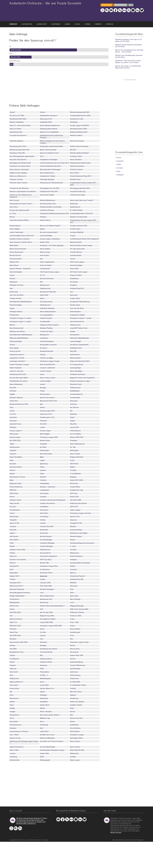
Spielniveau (44, 464)
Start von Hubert (15, 129)
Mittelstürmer (44, 335)
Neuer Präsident (75, 159)
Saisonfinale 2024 (16, 132)
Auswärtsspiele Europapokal (80, 563)
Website (98, 24)
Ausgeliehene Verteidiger (48, 159)
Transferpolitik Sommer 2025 (80, 115)
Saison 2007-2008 (76, 480)
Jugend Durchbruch (17, 747)
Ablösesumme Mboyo (17, 331)
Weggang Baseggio (77, 606)
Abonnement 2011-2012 (48, 401)
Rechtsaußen (74, 335)
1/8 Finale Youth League (78, 272)
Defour (42, 298)
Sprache (109, 24)
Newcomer (74, 295)
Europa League (45, 430)
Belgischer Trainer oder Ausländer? (82, 378)
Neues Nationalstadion (48, 311)
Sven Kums (14, 207)
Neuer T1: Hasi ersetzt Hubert (20, 125)
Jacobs (42, 384)
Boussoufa (73, 401)
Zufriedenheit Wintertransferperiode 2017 (54, 213)
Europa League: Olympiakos (50, 239)
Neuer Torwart (75, 454)
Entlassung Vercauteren (78, 503)
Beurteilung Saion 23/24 (78, 129)
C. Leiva (73, 546)
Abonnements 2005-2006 (19, 642)
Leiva (42, 592)
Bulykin (72, 467)
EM (71, 411)
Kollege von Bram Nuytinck (49, 325)
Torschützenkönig (46, 301)
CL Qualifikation (75, 473)
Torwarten (73, 569)
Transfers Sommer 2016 (78, 226)
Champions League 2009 (49, 437)
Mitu (41, 655)
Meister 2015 (14, 262)
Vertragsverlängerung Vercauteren (82, 543)
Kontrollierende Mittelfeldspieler (21, 301)
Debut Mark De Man (77, 750)
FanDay (42, 520)
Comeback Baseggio (47, 543)
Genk (11, 569)
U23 (11, 616)
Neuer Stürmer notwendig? (19, 169)
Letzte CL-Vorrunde (16, 371)
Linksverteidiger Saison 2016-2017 (22, 235)
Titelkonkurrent (45, 288)
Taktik (42, 668)
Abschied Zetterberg (17, 589)
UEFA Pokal (74, 464)
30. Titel (72, 447)
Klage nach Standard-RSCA (80, 361)
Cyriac (42, 374)
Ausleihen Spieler (76, 705)
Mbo (71, 715)
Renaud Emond (15, 255)
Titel (41, 259)
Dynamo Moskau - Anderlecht (20, 268)
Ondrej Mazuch (75, 430)
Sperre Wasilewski (16, 384)
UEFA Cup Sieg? (46, 559)
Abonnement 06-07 (16, 586)
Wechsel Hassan (46, 536)
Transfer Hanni (75, 229)
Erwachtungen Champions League (52, 750)
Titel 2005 (13, 649)
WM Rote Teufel (15, 626)
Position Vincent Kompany (79, 146)
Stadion (72, 421)
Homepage (13, 24)
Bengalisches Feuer (17, 652)
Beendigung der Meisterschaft (20, 163)
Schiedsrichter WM (76, 579)
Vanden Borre (75, 354)
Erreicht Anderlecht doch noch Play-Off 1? (54, 163)
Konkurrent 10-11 (46, 414)
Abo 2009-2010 (15, 440)
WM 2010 (13, 490)
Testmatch (43, 642)
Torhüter (12, 579)
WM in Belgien (45, 434)
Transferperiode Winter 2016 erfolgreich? (84, 239)
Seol (41, 728)
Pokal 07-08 (74, 497)
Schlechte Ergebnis (16, 141)
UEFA (42, 757)
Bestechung (44, 602)
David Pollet (44, 295)
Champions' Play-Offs (17, 153)
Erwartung (43, 665)
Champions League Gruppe (49, 361)
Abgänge (73, 477)
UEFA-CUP (74, 506)
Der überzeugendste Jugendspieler (22, 156)
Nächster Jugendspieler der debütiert (23, 191)
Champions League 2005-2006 (51, 626)
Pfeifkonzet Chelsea (77, 612)
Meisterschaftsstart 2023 (78, 132)
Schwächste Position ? (78, 576)
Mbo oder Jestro (76, 692)
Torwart (72, 235)
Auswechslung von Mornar (19, 731)
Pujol (71, 589)
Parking (42, 354)
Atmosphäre (14, 721)
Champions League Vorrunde (80, 513)
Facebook (120, 161)
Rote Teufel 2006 (46, 586)
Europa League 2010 (47, 411)
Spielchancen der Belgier (79, 533)
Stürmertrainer (45, 394)
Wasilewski (13, 282)
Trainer (12, 513)
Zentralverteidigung (47, 341)
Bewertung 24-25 (46, 119)
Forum (118, 157)
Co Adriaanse (14, 659)
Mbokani (73, 526)
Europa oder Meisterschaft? (19, 210)
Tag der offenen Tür (47, 688)
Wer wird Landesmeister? (49, 232)
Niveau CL (13, 556)
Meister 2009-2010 (76, 437)
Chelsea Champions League (80, 381)
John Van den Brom (17, 295)
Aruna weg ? (14, 685)
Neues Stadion (45, 249)
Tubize (12, 444)
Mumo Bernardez (46, 454)
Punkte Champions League (19, 364)
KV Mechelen (14, 315)
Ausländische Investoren (48, 115)
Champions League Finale (79, 642)
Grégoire (13, 665)
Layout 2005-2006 (46, 622)
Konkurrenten (14, 688)
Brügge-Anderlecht (76, 457)
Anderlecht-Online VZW (126, 840)
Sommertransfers (16, 259)
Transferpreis (14, 599)
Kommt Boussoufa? (16, 252)
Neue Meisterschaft (16, 328)
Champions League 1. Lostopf (20, 321)
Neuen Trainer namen (47, 378)
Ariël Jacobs (14, 434)
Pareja (42, 467)
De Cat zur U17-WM (17, 115)
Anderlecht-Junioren (17, 354)
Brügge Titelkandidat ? (17, 596)
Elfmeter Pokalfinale (17, 122)
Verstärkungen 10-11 (47, 417)
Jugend (12, 533)
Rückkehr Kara (75, 179)
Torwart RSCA (75, 487)
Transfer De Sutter (46, 331)
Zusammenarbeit (76, 530)
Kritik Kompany (75, 675)
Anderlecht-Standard (47, 308)
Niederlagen (74, 450)
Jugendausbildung (76, 662)
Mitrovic (12, 325)
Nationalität (13, 573)
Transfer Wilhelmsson (77, 665)
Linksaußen (44, 338)
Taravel (42, 112)
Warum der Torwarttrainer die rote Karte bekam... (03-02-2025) (129, 51)
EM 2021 (73, 150)
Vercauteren (44, 510)
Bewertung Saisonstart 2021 (20, 150)
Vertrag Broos (14, 715)
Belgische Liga (45, 718)
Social (77, 24)
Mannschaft (42, 24)
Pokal (11, 460)
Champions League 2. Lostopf (80, 318)
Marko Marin (14, 265)
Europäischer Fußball (47, 176)
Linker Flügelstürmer (47, 262)
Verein (87, 24)
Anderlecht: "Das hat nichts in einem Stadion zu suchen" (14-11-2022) (128, 61)
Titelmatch (43, 421)
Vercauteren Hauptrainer (48, 556)
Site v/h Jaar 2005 (46, 612)
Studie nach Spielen (77, 701)
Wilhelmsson (74, 553)
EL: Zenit (13, 213)
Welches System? (76, 135)
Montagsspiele (45, 760)
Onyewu (43, 635)
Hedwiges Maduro (16, 311)
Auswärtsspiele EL (76, 394)
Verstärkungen (75, 632)
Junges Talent (75, 298)
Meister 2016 (44, 242)
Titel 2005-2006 (15, 612)
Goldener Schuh (15, 500)
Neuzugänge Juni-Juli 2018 (49, 188)
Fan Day (43, 632)
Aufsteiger (43, 695)
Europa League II (16, 430)
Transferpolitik (45, 321)
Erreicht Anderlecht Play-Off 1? (51, 166)
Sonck (42, 682)
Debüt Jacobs (14, 503)
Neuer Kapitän (15, 229)
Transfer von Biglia (46, 358)
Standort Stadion (76, 536)
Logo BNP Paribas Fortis (78, 328)
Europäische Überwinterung (80, 301)
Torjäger (12, 711)
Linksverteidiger (75, 341)
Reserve (12, 563)
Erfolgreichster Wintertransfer (80, 163)
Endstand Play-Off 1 (77, 288)
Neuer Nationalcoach (77, 444)
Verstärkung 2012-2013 (18, 374)
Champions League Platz (49, 566)
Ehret (11, 695)
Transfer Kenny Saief (77, 195)
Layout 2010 (74, 427)
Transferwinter (45, 268)
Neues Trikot (14, 750)
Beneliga (43, 387)
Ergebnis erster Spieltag (18, 173)
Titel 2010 (43, 424)
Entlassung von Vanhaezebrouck (51, 183)
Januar (12, 275)
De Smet (13, 506)
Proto (72, 635)
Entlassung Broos (46, 659)
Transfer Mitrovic (76, 252)
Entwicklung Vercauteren (48, 649)
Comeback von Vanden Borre (20, 166)
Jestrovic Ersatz (15, 738)
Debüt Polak (14, 516)
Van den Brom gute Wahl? (19, 378)
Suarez (42, 407)
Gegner (12, 473)
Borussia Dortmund (46, 278)
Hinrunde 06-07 (45, 553)
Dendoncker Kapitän (47, 195)
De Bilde (73, 757)
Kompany (73, 285)
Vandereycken (15, 447)
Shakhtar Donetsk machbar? (20, 239)
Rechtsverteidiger (16, 305)
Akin (71, 639)
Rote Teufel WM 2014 (47, 364)
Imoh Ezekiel (44, 255)
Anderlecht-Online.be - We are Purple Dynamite (45, 3)
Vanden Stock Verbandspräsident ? (52, 606)
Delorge (12, 645)
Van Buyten (74, 282)
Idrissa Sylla (74, 268)
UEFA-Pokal (14, 493)
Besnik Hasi (14, 292)
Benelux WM (44, 563)
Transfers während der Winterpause (52, 500)
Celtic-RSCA (44, 731)
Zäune (42, 629)
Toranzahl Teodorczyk (77, 191)
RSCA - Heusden (46, 711)
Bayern (72, 721)
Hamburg (13, 427)
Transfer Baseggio (46, 546)
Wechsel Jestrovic (16, 619)
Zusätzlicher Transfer (17, 358)
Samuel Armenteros (77, 321)
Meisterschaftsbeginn (47, 738)
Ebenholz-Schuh (76, 384)
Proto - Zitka (74, 622)
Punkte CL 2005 (75, 616)
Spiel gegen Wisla (76, 738)
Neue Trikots (74, 173)
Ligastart (43, 470)
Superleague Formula (17, 477)
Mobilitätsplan (75, 391)
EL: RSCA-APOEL (76, 210)
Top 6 (11, 407)
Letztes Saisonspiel (16, 232)
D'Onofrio (13, 391)
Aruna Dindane (75, 728)
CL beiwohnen (45, 569)
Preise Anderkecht (16, 487)
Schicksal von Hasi (76, 119)
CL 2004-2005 (75, 682)
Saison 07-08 (74, 516)
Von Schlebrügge (46, 540)
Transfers (13, 454)
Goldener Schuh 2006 (17, 549)
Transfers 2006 (45, 583)
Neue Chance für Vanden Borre (21, 242)
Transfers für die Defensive (19, 188)
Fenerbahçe (44, 516)
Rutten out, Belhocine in (18, 176)
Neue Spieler (14, 348)
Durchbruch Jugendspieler (79, 344)
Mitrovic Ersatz (45, 252)
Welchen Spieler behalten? (79, 153)
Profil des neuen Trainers (18, 183)
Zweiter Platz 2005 (76, 655)
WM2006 (73, 583)
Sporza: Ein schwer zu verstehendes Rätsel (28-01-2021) (128, 67)
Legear (42, 460)
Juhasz (72, 626)
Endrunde (13, 530)
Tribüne (12, 655)
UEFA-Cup (73, 493)
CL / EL (42, 275)
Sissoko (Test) (75, 305)
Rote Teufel (14, 672)
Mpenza (73, 573)
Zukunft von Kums (76, 169)
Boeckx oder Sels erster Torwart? (81, 200)
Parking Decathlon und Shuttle (50, 207)
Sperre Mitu (74, 596)
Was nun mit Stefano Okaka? (50, 226)
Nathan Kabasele (16, 368)
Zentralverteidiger (46, 235)
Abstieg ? (73, 695)
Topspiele (13, 450)
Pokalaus (43, 217)
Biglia (42, 457)
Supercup (73, 520)
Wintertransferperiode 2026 (79, 112)
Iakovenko (13, 417)
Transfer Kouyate (46, 318)
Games (67, 24)
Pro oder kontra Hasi (77, 249)
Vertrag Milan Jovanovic (48, 344)
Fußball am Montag (47, 210)
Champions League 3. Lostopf (20, 318)
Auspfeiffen (44, 701)
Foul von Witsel (75, 434)
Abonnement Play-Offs (48, 292)
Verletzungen (44, 450)
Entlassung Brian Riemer (48, 129)
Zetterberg (13, 757)
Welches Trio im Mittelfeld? (49, 132)
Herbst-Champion (76, 556)
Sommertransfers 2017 (48, 204)
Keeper (12, 662)
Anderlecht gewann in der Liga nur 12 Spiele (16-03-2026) (128, 40)
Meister (42, 708)
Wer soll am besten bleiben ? (50, 715)
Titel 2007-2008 (75, 500)
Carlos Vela (14, 401)
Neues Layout (75, 741)
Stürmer (12, 470)
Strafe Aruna (74, 678)
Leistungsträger (75, 368)
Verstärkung (74, 698)
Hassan (72, 540)
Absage (12, 708)
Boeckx (12, 217)
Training (73, 688)
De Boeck (13, 629)
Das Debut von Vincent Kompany (51, 741)
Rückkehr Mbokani (16, 397)
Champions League (77, 735)
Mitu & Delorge (75, 599)
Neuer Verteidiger (16, 272)
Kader (42, 473)
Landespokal (44, 490)
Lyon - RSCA (14, 735)
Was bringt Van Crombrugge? (50, 169)
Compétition (44, 506)
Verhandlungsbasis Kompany (20, 592)
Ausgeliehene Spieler (77, 315)
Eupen (72, 417)
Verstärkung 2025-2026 (18, 119)
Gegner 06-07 (14, 576)
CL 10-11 (13, 414)
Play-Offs (73, 351)
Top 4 (42, 156)
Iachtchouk (74, 672)
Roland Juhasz (45, 440)
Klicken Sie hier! (115, 833)
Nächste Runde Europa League (81, 245)
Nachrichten (27, 24)
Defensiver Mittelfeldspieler (79, 338)
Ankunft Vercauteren (77, 166)
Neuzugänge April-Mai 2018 (80, 188)
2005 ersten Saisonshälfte (79, 609)
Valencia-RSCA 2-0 (16, 682)
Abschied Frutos (15, 424)
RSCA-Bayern (75, 731)
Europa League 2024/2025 (79, 125)
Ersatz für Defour (46, 265)
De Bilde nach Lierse (47, 735)
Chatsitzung (44, 725)
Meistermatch (44, 285)
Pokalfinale (74, 122)
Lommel (12, 753)
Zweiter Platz (44, 753)
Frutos (72, 460)
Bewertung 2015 (76, 242)
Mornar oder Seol (76, 718)
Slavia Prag (14, 632)
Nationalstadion (75, 311)
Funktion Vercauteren (47, 503)
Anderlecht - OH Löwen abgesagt (51, 245)
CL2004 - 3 (44, 675)
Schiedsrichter (15, 760)
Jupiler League (75, 510)
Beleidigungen (15, 602)
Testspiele (73, 440)
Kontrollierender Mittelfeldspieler (21, 335)
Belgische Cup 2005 (47, 616)
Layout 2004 (44, 685)
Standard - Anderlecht (47, 487)
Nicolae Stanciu (45, 220)
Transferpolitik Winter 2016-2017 (81, 213)
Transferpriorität (75, 255)
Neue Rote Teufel (46, 573)
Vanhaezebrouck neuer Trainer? (21, 204)
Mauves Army (75, 649)
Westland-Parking (46, 328)
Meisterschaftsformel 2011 (19, 404)
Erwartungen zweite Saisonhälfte (51, 146)
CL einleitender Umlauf (78, 685)
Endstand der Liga (76, 490)
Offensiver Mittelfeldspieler (19, 338)
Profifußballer (44, 483)
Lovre (72, 602)
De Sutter (43, 447)
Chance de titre (15, 351)
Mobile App (74, 204)
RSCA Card (74, 483)
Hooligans (73, 559)
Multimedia (56, 24)
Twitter (118, 164)
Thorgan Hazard (15, 298)
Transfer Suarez (45, 371)
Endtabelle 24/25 (46, 122)
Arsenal (12, 278)
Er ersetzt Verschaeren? (18, 135)
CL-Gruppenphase (46, 315)
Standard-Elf (14, 566)
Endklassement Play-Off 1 (49, 191)
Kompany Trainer (76, 156)
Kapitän (72, 331)
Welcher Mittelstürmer (47, 200)
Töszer (42, 391)
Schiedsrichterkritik (46, 351)
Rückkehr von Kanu (16, 285)
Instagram (120, 175)
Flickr (118, 171)
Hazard (12, 112)
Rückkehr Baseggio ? (47, 589)
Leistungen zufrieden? (17, 361)
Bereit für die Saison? (47, 397)
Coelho (12, 609)
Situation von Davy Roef (78, 217)
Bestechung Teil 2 (46, 599)
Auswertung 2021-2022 (18, 146)
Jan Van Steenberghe (47, 747)
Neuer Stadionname (47, 173)
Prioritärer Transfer (16, 179)
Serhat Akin (44, 513)
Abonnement (14, 698)
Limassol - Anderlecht (47, 368)
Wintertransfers (75, 358)
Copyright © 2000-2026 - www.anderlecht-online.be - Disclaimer (28, 840)
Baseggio (43, 645)
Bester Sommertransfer (48, 150)
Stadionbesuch (75, 207)
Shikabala (73, 414)
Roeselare (13, 421)
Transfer (43, 523)
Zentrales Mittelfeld (76, 232)
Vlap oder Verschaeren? (18, 159)
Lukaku (42, 427)
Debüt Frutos (14, 606)
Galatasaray (74, 278)
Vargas (12, 308)
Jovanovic (73, 404)
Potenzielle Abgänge (47, 179)
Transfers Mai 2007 (47, 526)
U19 (71, 292)
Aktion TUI (13, 622)
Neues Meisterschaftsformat (50, 125)
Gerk (41, 609)
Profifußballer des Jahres (18, 381)
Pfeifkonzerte (14, 678)
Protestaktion (44, 672)
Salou (72, 592)
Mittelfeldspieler (45, 678)
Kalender (43, 477)
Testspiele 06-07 (15, 583)
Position (12, 553)
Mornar (72, 711)
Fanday (42, 579)
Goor (41, 639)
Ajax (41, 404)
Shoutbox (13, 639)
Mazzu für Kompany (77, 141)
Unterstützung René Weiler (19, 220)
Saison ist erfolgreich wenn (49, 153)
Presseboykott (15, 510)
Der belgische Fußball (47, 619)
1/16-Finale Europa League (49, 272)
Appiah (42, 229)
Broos (42, 721)
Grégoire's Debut (46, 662)
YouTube (119, 168)
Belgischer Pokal (15, 483)
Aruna (12, 718)
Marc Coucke (14, 200)
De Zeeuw (43, 348)
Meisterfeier (44, 530)
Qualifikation (74, 725)
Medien (12, 546)
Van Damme (74, 407)
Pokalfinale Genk (76, 348)
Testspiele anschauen (77, 374)
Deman (72, 645)
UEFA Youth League (77, 262)
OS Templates (139, 840)
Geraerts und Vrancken (18, 559)
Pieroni (12, 497)
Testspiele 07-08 (76, 523)
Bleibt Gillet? (14, 245)
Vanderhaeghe (75, 668)
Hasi (11, 288)
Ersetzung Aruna (15, 725)
